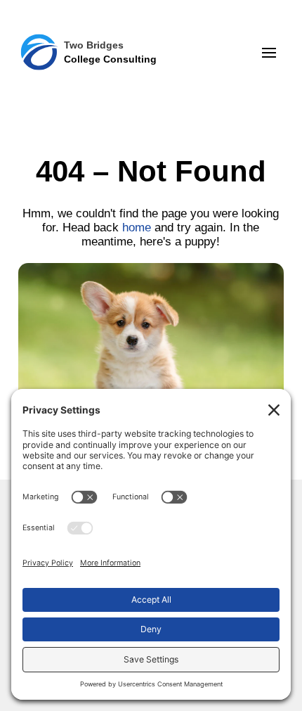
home (136, 227)
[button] (269, 53)
